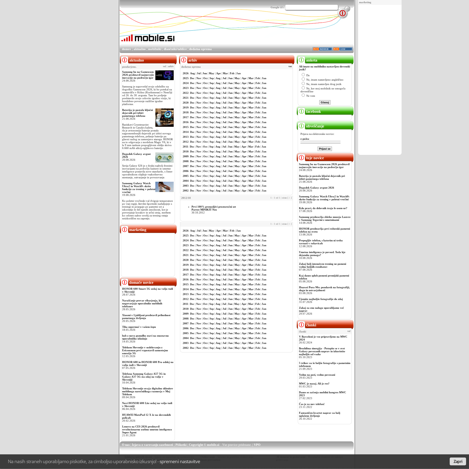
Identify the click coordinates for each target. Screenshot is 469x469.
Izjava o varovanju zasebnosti (152, 445)
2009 (186, 156)
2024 (186, 83)
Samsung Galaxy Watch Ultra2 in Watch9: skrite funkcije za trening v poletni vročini (138, 187)
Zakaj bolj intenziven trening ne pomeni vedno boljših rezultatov (322, 265)
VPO (257, 445)
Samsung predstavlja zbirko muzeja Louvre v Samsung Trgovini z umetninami (325, 218)
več (164, 66)
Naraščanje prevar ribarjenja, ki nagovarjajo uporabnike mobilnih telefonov (142, 303)
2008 (186, 161)
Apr (218, 73)
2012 (186, 141)
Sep (212, 78)
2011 (185, 146)
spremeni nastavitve (180, 461)
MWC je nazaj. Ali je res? (314, 383)
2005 (186, 175)
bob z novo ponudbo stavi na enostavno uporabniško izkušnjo (145, 337)
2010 (186, 151)
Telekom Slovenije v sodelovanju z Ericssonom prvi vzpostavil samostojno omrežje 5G (145, 350)
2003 (186, 185)
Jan (238, 73)
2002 (186, 190)
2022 (186, 92)
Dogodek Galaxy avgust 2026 (316, 187)
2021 (186, 97)
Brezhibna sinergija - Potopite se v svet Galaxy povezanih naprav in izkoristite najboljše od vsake (322, 351)
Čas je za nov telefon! (312, 404)
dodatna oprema (200, 49)
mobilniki (154, 49)
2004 (186, 180)
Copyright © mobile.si (204, 445)
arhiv (171, 66)
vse (290, 66)
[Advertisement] (379, 80)
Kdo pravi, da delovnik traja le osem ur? (323, 208)
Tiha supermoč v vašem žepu (139, 326)
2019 (186, 107)
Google (275, 7)
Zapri (458, 461)
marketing (365, 2)
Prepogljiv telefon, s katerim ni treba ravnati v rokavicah (321, 242)
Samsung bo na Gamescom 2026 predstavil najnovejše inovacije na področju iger (138, 74)
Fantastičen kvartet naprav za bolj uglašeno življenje (319, 414)
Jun (205, 73)
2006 (186, 171)
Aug (192, 73)
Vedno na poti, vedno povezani (317, 374)
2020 (186, 102)
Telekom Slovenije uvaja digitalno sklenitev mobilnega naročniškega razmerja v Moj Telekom (147, 391)
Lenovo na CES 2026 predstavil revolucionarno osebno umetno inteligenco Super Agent (147, 429)
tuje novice (314, 158)
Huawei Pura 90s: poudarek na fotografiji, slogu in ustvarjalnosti (324, 289)
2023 (186, 87)
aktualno (140, 49)
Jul (199, 73)
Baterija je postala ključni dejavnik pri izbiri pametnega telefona (137, 112)
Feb (232, 73)
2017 (186, 117)
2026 (186, 73)
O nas (126, 445)
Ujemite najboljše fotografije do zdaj (321, 299)
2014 (186, 131)
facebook (313, 111)
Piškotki (181, 445)
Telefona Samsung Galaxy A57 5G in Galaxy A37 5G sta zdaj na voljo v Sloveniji (144, 376)
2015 (186, 127)
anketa (311, 60)
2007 (186, 166)
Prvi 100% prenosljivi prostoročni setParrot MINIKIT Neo (214, 208)
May (211, 73)
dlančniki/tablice (175, 49)
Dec (192, 78)
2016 (186, 122)
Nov (198, 78)
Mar (225, 73)
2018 (186, 112)
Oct (205, 78)
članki (310, 325)
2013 (186, 136)
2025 (186, 78)
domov (126, 49)
